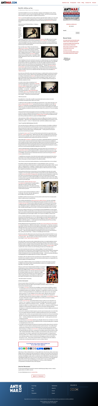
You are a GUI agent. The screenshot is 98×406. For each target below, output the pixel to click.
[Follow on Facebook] (71, 389)
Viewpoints (73, 2)
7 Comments (36, 10)
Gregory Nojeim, (50, 245)
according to (36, 269)
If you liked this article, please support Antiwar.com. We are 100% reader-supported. (38, 344)
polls (30, 118)
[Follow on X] (74, 389)
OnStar (49, 218)
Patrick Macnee (49, 20)
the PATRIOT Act (28, 139)
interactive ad (32, 53)
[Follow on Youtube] (77, 389)
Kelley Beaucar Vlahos (24, 10)
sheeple (19, 49)
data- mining (23, 134)
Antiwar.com (65, 2)
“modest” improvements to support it (31, 238)
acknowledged (30, 319)
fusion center (27, 133)
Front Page (34, 385)
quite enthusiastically (33, 90)
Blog (83, 2)
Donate (94, 2)
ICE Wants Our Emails (67, 49)
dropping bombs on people (42, 114)
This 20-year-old (27, 91)
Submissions (54, 385)
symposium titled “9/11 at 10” (27, 104)
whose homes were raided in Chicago (39, 200)
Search (53, 390)
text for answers (25, 48)
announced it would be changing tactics (30, 174)
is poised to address (22, 86)
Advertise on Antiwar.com (71, 24)
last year (33, 75)
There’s (19, 17)
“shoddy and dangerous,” (23, 235)
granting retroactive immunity (37, 294)
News (78, 2)
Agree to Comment (38, 376)
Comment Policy (34, 372)
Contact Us (88, 2)
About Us (54, 388)
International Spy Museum (39, 39)
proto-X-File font (43, 40)
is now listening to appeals (52, 296)
